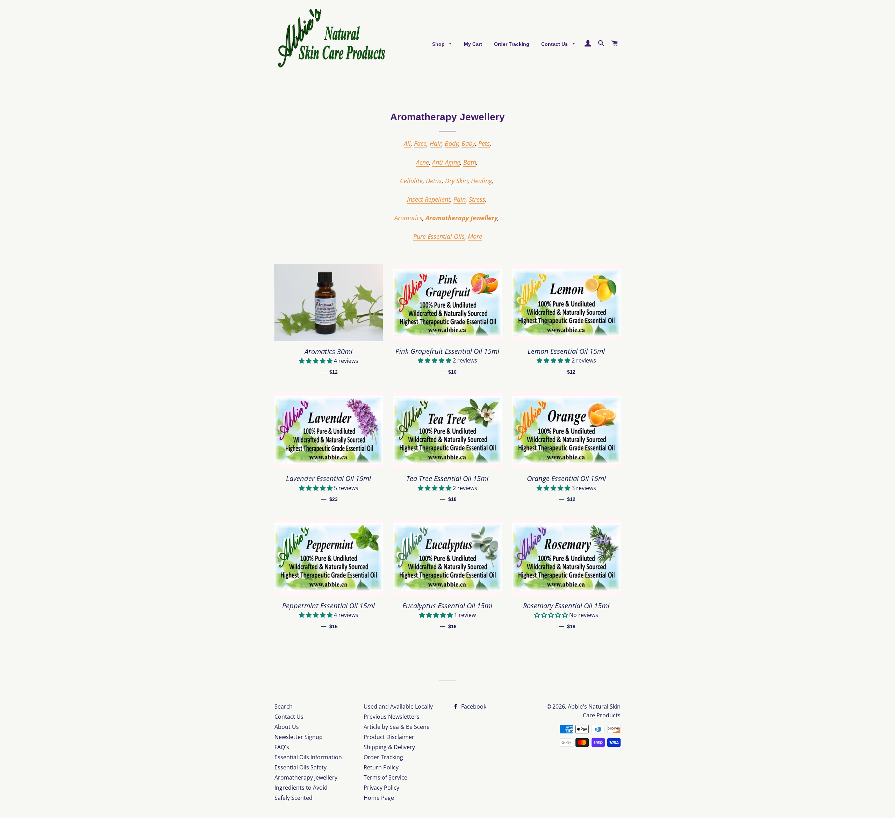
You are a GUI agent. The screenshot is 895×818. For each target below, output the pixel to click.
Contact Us (555, 44)
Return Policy (381, 767)
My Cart (473, 44)
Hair (436, 143)
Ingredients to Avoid (301, 787)
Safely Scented (293, 798)
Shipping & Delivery (389, 747)
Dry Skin (456, 181)
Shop (439, 44)
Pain (459, 199)
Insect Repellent (428, 199)
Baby (468, 143)
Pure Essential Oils (439, 236)
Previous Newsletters (392, 716)
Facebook (473, 706)
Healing (481, 181)
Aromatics (408, 218)
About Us (286, 727)
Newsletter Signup (298, 737)
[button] (316, 361)
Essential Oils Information (308, 757)
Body (451, 143)
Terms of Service (385, 777)
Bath (469, 162)
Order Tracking (511, 44)
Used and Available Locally (398, 706)
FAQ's (281, 747)
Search (283, 706)
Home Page (379, 798)
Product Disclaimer (389, 737)
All (407, 143)
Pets (484, 143)
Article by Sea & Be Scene (397, 727)
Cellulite (411, 181)
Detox (434, 181)
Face (420, 143)
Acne (422, 162)
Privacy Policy (381, 787)
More (475, 236)
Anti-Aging (446, 162)
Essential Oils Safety (300, 767)
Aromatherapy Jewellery (461, 218)
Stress (477, 199)
